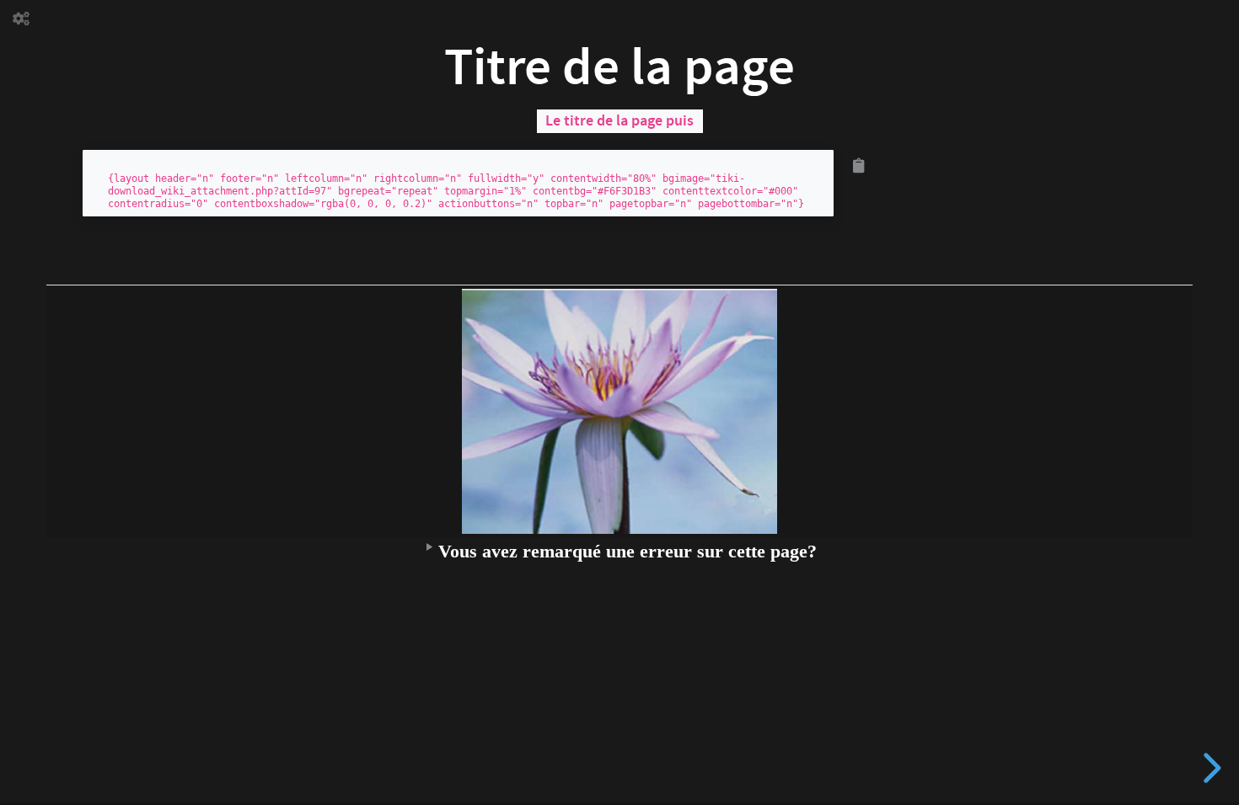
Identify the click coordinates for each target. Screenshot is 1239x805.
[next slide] (1209, 768)
